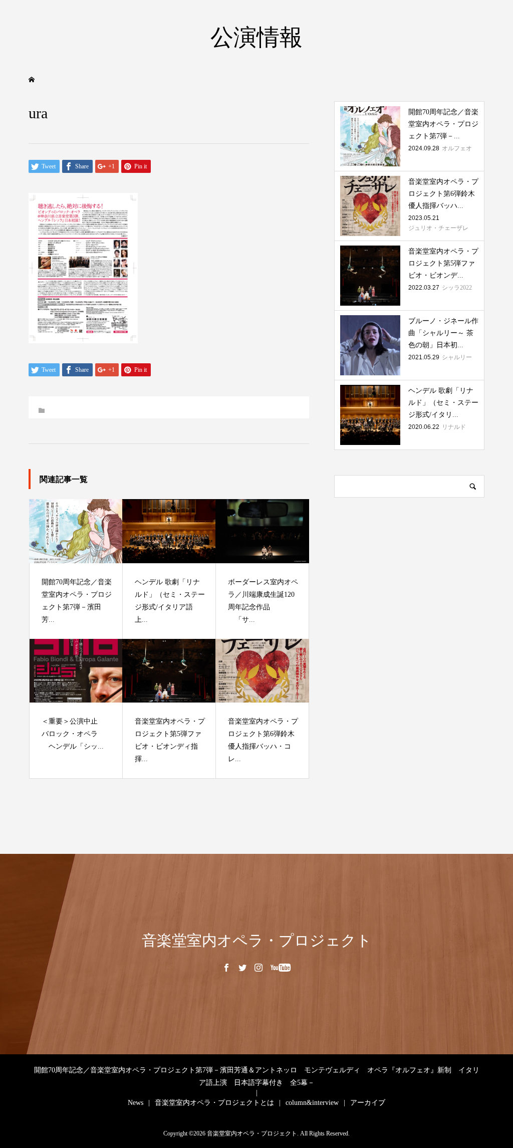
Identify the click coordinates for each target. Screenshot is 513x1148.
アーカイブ (367, 1102)
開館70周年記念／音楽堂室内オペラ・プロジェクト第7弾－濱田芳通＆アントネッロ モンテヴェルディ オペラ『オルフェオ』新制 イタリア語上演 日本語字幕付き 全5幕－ (256, 1076)
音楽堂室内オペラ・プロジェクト (257, 940)
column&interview (312, 1102)
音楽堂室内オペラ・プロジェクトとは (214, 1102)
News (135, 1102)
